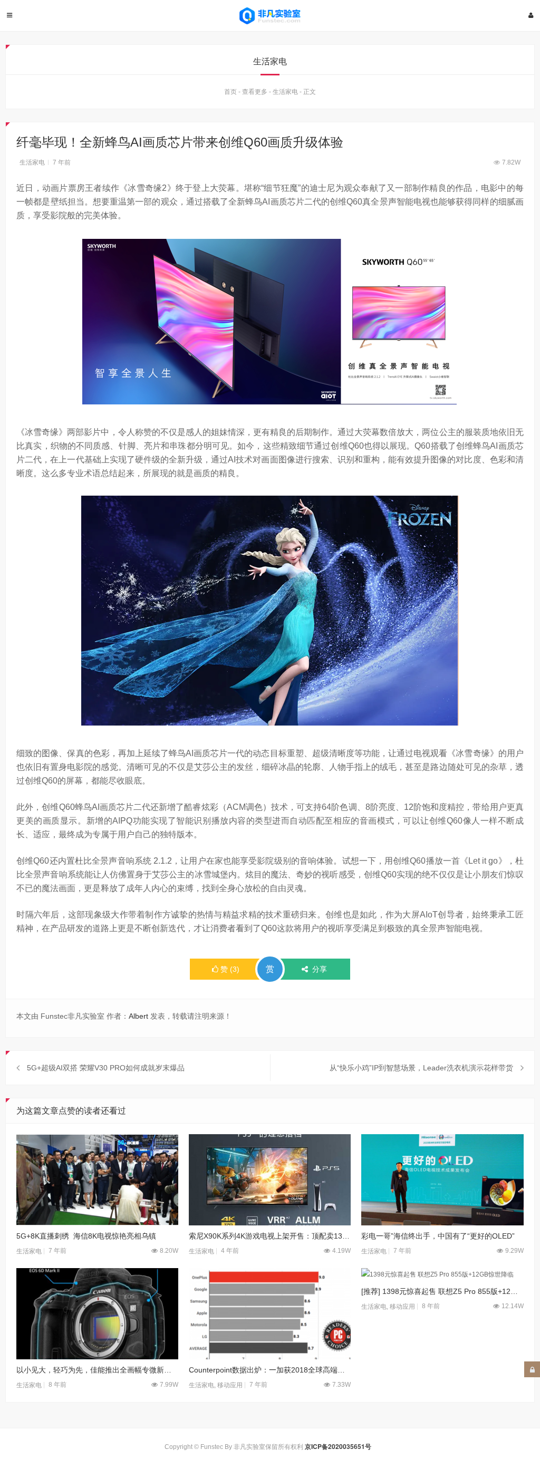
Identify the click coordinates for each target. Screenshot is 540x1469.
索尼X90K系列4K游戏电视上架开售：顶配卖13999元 (270, 1236)
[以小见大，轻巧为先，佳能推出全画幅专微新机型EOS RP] (97, 1313)
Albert (138, 1016)
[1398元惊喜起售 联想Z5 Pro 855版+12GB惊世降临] (442, 1274)
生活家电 (285, 91)
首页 (230, 91)
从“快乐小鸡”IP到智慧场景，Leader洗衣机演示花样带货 (421, 1068)
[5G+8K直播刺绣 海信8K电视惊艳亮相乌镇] (97, 1179)
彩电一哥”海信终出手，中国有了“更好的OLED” (438, 1236)
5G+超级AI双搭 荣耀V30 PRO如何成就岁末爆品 (106, 1068)
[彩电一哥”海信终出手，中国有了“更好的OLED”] (442, 1179)
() (229, 969)
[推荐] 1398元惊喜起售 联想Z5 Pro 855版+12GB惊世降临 (442, 1291)
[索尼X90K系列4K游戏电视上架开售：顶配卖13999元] (270, 1179)
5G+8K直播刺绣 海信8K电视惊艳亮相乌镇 (86, 1236)
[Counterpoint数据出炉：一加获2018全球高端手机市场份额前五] (270, 1313)
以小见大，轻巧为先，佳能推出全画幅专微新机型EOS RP (97, 1370)
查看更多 (254, 91)
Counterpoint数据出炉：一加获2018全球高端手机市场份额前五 (270, 1370)
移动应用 (230, 1385)
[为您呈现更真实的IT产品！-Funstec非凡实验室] (270, 16)
